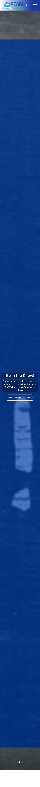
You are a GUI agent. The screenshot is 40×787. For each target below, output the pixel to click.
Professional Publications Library (20, 397)
